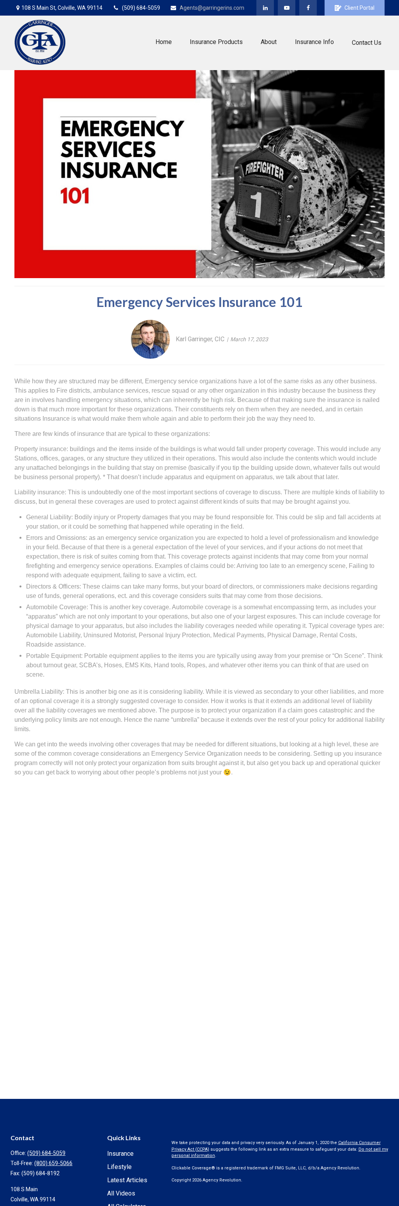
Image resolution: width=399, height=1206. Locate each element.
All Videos (121, 1193)
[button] (163, 42)
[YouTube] (286, 8)
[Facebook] (308, 8)
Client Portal (359, 8)
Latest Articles (127, 1180)
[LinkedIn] (265, 8)
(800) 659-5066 (53, 1163)
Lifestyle (119, 1167)
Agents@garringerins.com (212, 8)
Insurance (120, 1153)
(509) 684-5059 (141, 8)
